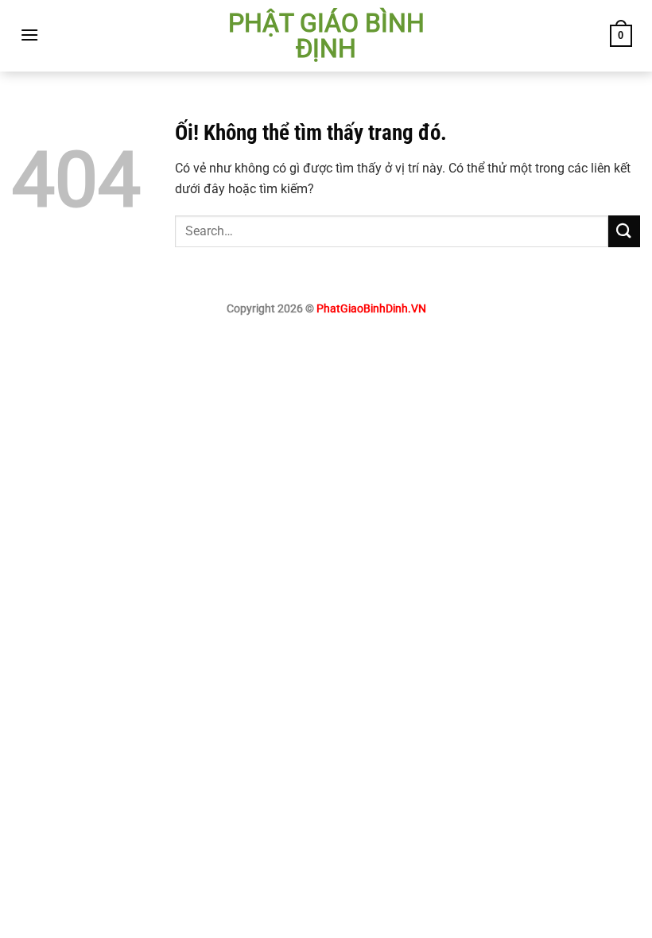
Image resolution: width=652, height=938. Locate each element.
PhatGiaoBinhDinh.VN (371, 309)
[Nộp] (624, 230)
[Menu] (29, 34)
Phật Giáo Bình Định (326, 35)
